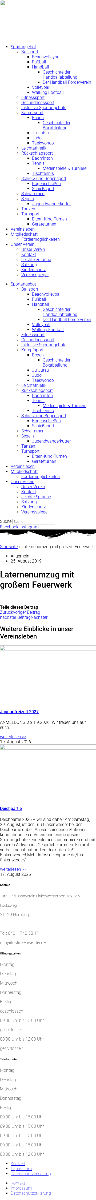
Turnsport (30, 213)
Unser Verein (22, 244)
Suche (5, 521)
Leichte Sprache (36, 259)
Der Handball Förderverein (67, 82)
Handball (40, 67)
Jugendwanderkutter (51, 203)
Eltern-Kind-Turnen (49, 219)
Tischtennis (43, 173)
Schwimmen (33, 193)
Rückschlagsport (37, 153)
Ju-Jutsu (40, 132)
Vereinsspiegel (35, 274)
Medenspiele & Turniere (64, 168)
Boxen (38, 117)
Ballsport (29, 51)
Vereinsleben (23, 229)
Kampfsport (32, 112)
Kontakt (28, 254)
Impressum (21, 1168)
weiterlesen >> (13, 736)
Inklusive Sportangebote (43, 107)
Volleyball (41, 87)
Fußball (39, 62)
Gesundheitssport (37, 102)
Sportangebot (23, 46)
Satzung (29, 264)
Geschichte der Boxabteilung (56, 125)
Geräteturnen (44, 224)
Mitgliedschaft (24, 234)
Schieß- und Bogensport (43, 178)
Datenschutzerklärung (31, 1173)
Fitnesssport (33, 97)
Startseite (9, 546)
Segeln (27, 198)
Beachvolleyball (47, 56)
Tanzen (28, 208)
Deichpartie (11, 808)
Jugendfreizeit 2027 (19, 711)
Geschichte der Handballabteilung (60, 75)
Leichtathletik (33, 148)
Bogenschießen (46, 183)
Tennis (38, 163)
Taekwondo (43, 143)
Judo (37, 138)
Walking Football (48, 92)
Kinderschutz (33, 269)
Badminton (42, 158)
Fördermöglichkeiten (40, 239)
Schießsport (43, 188)
